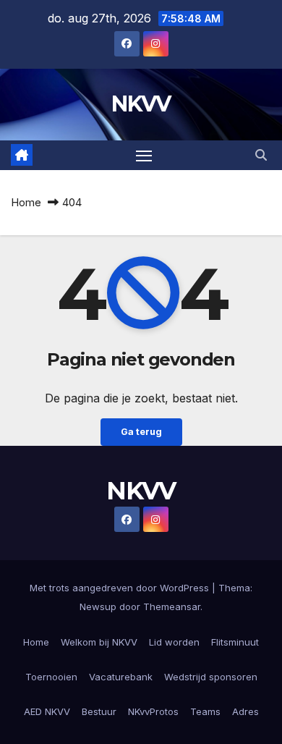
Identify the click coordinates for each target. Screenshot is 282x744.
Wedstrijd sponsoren (210, 676)
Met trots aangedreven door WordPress (121, 587)
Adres (245, 711)
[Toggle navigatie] (144, 155)
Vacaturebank (121, 676)
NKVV (140, 103)
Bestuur (99, 711)
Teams (205, 711)
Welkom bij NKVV (99, 642)
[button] (261, 155)
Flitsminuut (235, 642)
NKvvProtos (153, 711)
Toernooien (51, 676)
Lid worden (174, 642)
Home (26, 202)
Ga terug (141, 431)
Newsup (98, 606)
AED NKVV (47, 711)
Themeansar (171, 606)
